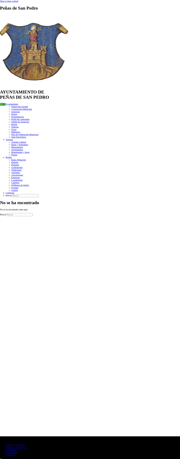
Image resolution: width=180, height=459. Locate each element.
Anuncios (15, 112)
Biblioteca (15, 132)
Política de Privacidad (15, 445)
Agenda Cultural (18, 142)
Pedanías (15, 165)
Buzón (14, 124)
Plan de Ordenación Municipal (24, 134)
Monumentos (17, 147)
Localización (17, 180)
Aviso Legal (11, 450)
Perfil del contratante (20, 119)
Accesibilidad (12, 452)
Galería (14, 190)
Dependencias (17, 117)
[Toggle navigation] (3, 104)
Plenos (14, 114)
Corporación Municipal (21, 109)
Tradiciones (16, 170)
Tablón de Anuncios (20, 122)
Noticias (15, 127)
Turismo (9, 139)
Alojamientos (17, 150)
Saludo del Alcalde (19, 106)
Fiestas (14, 155)
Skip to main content (9, 1)
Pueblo (9, 157)
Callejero (15, 182)
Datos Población (18, 160)
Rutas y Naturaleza (19, 144)
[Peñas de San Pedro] (36, 85)
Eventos (14, 188)
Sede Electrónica (18, 137)
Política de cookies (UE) (16, 447)
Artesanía (15, 172)
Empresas (15, 177)
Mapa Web (10, 455)
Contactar (10, 193)
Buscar (9, 195)
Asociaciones (17, 175)
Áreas (13, 129)
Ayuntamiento (12, 104)
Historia (14, 162)
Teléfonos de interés (20, 185)
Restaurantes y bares (20, 152)
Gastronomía (17, 167)
